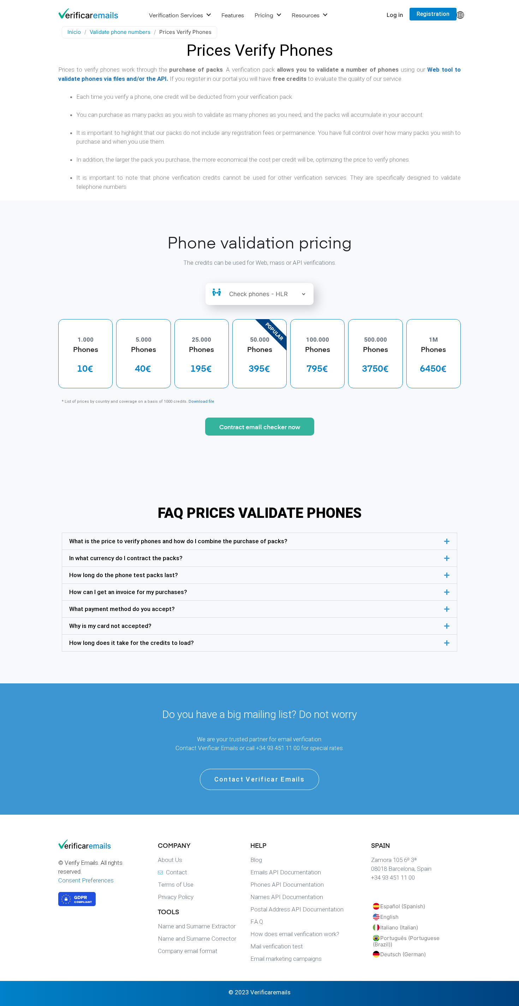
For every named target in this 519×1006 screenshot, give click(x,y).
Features (232, 15)
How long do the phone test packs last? (123, 575)
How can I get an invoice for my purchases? (128, 591)
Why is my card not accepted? (110, 625)
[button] (259, 541)
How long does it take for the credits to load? (131, 642)
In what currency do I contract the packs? (126, 558)
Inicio (74, 32)
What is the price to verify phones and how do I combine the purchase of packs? (178, 541)
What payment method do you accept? (122, 608)
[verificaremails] (93, 846)
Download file (201, 401)
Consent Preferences (86, 880)
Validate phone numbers (120, 32)
